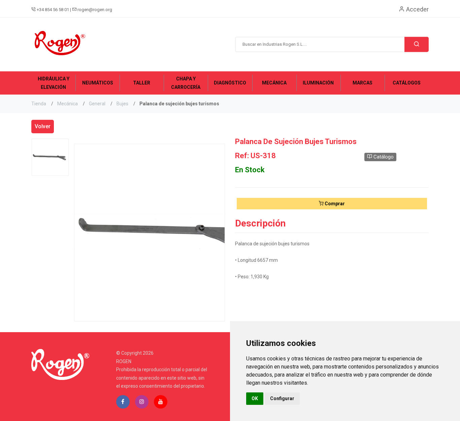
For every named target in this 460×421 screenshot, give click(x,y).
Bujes (122, 103)
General (97, 103)
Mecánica (67, 103)
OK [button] (255, 398)
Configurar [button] (282, 398)
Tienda (38, 103)
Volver (43, 126)
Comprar (334, 203)
